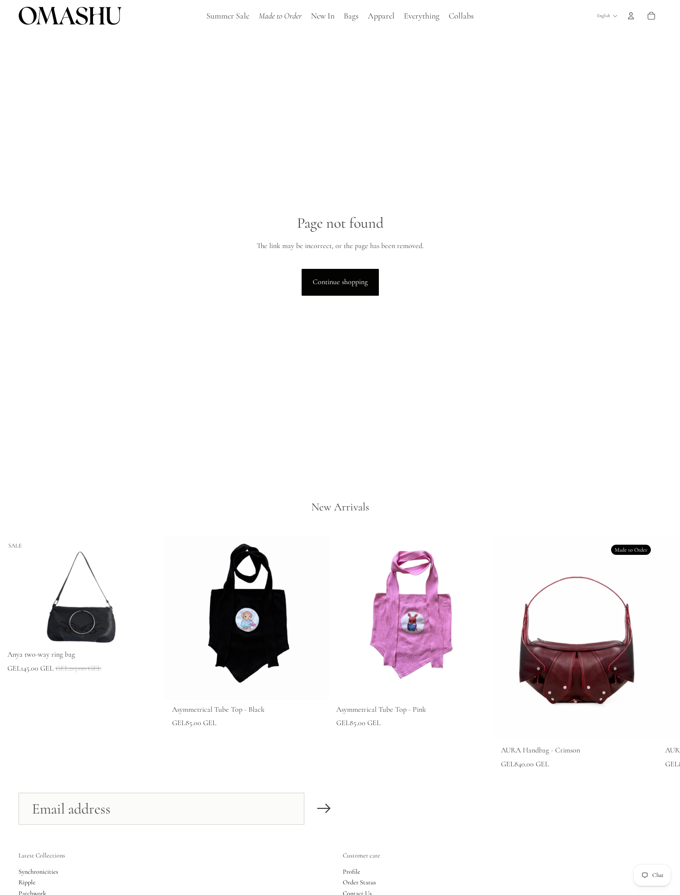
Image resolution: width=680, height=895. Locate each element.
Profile (351, 872)
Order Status (359, 882)
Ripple (27, 882)
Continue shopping (340, 281)
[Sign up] (324, 809)
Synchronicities (38, 872)
